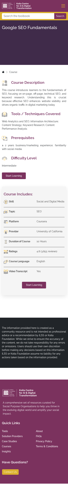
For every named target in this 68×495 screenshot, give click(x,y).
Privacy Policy (44, 441)
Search (60, 16)
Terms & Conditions (47, 446)
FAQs (39, 436)
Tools (5, 431)
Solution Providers (12, 436)
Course (13, 72)
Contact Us (10, 472)
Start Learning (14, 175)
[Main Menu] (63, 6)
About (39, 431)
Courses (6, 446)
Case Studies (9, 441)
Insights (6, 451)
